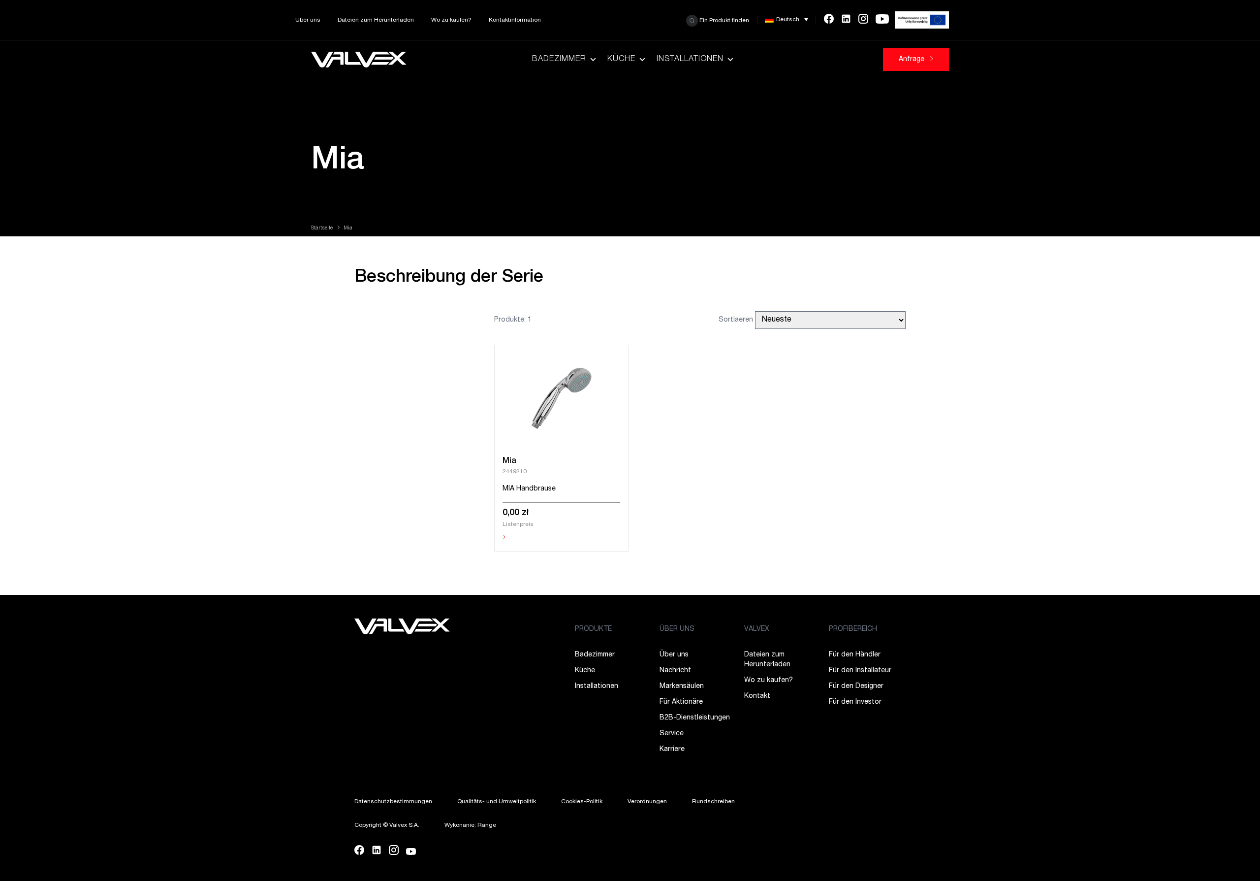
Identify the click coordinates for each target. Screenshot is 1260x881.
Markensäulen (682, 686)
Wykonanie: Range (470, 825)
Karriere (672, 749)
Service (672, 733)
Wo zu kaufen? (451, 20)
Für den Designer (856, 686)
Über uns (307, 20)
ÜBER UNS (677, 629)
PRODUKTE (593, 629)
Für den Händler (855, 655)
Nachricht (675, 670)
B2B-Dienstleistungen (695, 718)
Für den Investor (855, 702)
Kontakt (757, 696)
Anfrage (912, 59)
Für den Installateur (860, 670)
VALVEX (756, 629)
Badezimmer (559, 60)
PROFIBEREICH (853, 629)
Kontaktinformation (515, 20)
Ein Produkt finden (723, 20)
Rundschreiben (713, 802)
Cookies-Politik (581, 802)
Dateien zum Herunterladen (376, 20)
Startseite (322, 228)
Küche (621, 60)
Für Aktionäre (681, 702)
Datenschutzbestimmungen (393, 802)
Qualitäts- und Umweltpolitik (496, 802)
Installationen (690, 60)
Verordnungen (647, 802)
